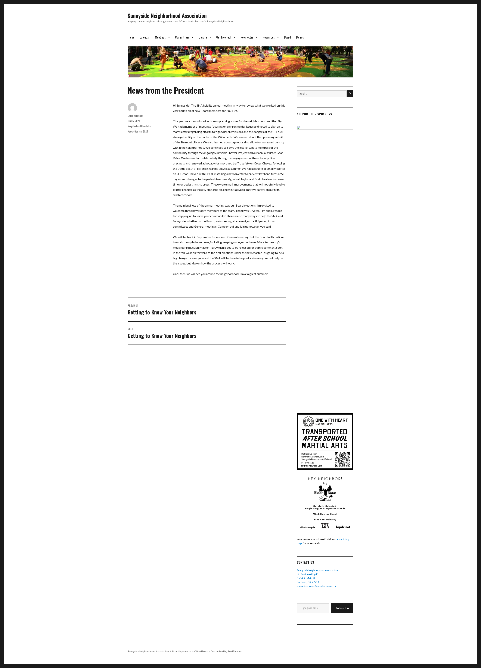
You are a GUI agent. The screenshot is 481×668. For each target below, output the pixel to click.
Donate (203, 37)
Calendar (145, 37)
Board (287, 37)
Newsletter (246, 37)
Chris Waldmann (135, 115)
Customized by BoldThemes (226, 651)
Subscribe (342, 608)
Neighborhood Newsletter (140, 126)
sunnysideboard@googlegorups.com (317, 586)
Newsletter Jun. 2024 (138, 131)
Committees (182, 37)
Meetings (160, 37)
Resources (269, 37)
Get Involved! (223, 37)
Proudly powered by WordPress (190, 651)
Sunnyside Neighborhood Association (167, 15)
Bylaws (300, 37)
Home (131, 37)
